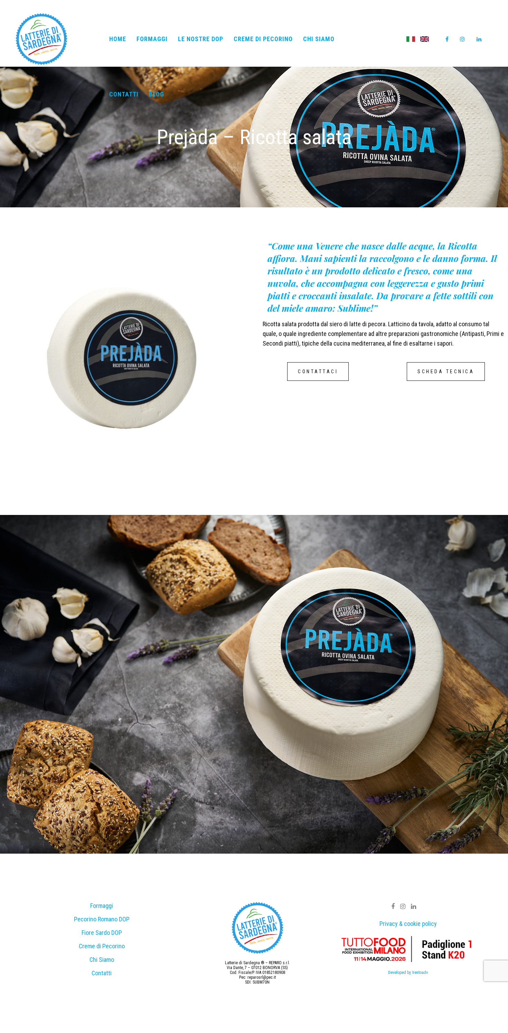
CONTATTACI (318, 371)
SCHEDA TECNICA (445, 371)
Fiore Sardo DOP (102, 932)
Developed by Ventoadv (408, 972)
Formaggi (101, 905)
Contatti (102, 973)
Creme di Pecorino (102, 946)
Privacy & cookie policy (408, 923)
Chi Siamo (102, 959)
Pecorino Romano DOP (102, 919)
